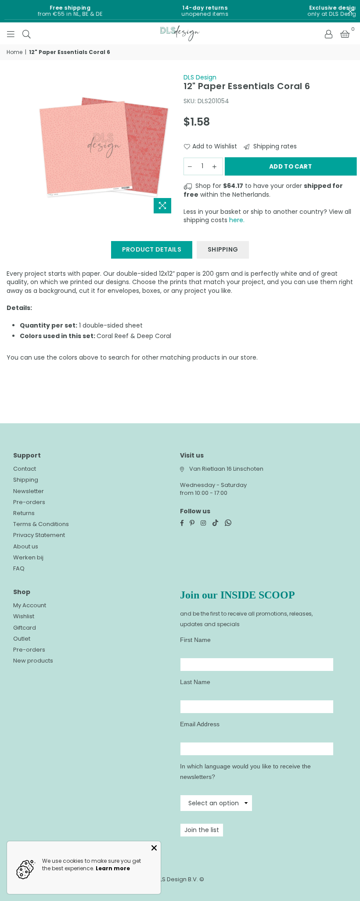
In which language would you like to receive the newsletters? (245, 771)
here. (237, 220)
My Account (29, 605)
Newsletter (28, 491)
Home (14, 52)
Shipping (25, 480)
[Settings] (328, 33)
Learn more (113, 868)
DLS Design (200, 77)
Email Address (200, 724)
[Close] (154, 847)
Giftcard (24, 627)
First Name (195, 639)
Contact (24, 469)
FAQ (19, 568)
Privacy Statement (39, 535)
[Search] (26, 33)
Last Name (195, 681)
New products (33, 660)
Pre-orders (29, 502)
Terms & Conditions (41, 524)
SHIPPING (223, 249)
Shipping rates (274, 146)
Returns (24, 513)
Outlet (21, 638)
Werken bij (28, 557)
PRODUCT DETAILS (151, 249)
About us (25, 546)
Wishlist (23, 616)
